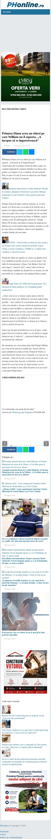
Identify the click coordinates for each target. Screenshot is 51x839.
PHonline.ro (5, 826)
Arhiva (3, 834)
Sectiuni (7, 12)
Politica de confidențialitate (11, 837)
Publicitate (4, 831)
